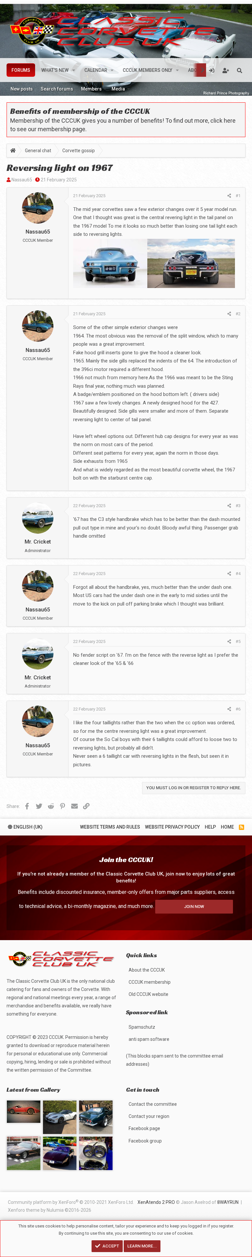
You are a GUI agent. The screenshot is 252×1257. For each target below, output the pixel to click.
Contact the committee (153, 1104)
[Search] (239, 70)
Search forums (57, 89)
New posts (21, 89)
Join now (194, 906)
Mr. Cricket (38, 542)
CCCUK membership (150, 982)
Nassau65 (21, 179)
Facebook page (144, 1128)
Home (227, 827)
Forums (20, 70)
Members (91, 89)
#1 (238, 195)
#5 (238, 641)
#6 (238, 709)
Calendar (95, 70)
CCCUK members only (147, 70)
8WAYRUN (228, 1202)
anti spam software (149, 1039)
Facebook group (145, 1141)
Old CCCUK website (148, 994)
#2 (238, 313)
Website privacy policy (172, 827)
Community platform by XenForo (71, 1202)
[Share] (229, 195)
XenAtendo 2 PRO (156, 1202)
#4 (238, 573)
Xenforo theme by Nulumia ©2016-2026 (49, 1210)
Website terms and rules (110, 827)
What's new (55, 70)
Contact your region (149, 1116)
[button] (73, 70)
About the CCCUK (147, 970)
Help (210, 827)
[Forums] (13, 151)
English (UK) (27, 827)
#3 (238, 505)
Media (118, 89)
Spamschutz (142, 1027)
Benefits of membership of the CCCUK (80, 111)
